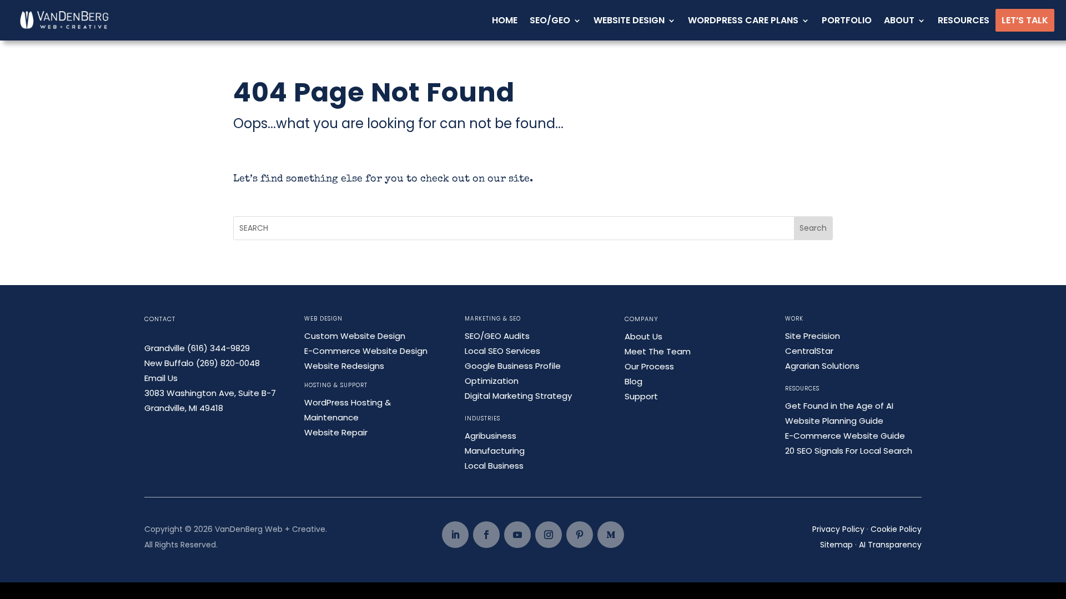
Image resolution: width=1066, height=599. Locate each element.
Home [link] (504, 20)
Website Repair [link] (336, 432)
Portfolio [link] (847, 20)
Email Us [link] (161, 378)
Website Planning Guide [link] (834, 421)
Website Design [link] (629, 20)
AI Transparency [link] (890, 544)
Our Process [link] (649, 366)
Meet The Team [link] (658, 351)
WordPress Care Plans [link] (743, 20)
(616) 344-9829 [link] (218, 348)
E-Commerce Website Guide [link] (845, 435)
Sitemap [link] (836, 544)
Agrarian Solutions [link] (822, 366)
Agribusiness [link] (490, 435)
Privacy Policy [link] (838, 529)
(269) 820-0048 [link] (228, 363)
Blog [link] (633, 381)
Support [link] (641, 396)
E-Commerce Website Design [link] (366, 351)
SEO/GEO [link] (550, 20)
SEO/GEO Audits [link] (497, 336)
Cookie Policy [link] (896, 529)
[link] (65, 20)
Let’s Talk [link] (1025, 20)
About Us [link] (643, 336)
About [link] (899, 20)
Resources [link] (963, 20)
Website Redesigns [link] (344, 366)
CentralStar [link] (809, 351)
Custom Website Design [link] (354, 336)
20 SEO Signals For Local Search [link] (848, 450)
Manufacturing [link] (495, 450)
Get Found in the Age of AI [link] (839, 406)
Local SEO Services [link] (502, 351)
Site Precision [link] (812, 336)
